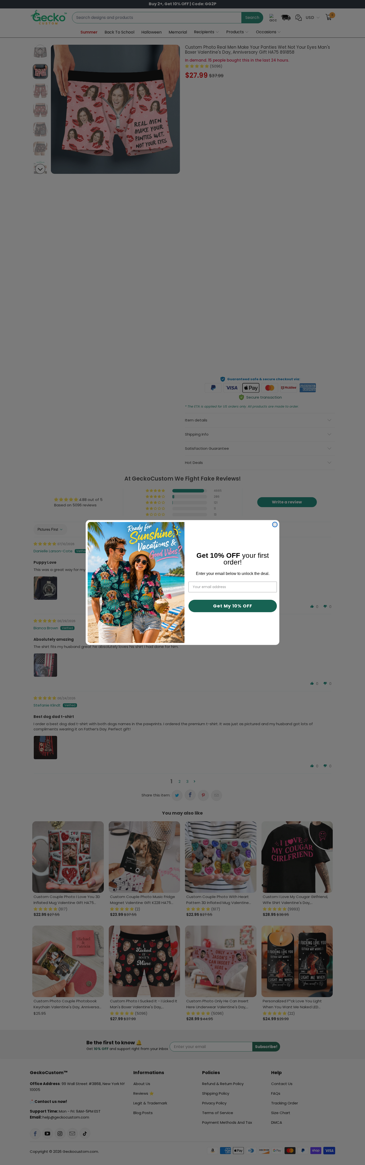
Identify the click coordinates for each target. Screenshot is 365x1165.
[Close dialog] (274, 524)
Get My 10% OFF (232, 606)
